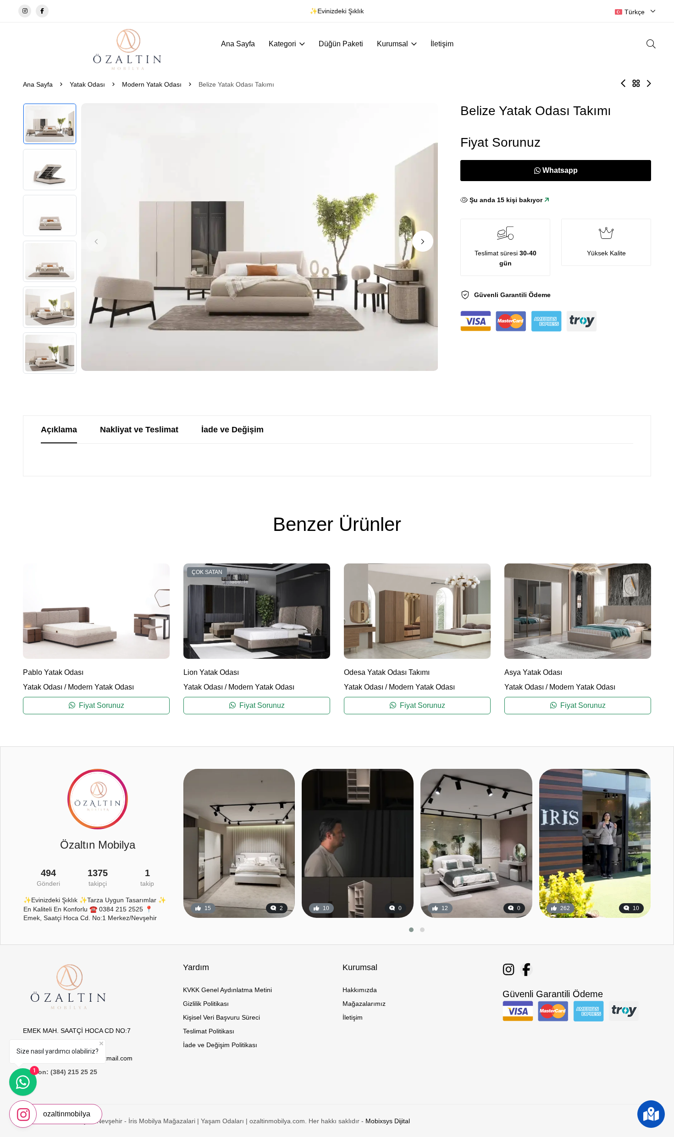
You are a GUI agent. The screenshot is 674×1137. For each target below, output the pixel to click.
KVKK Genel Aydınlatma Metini (227, 989)
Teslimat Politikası (208, 1031)
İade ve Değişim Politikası (220, 1045)
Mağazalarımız (364, 1003)
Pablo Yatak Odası (53, 672)
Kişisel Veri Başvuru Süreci (221, 1017)
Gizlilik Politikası (206, 1003)
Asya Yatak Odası (533, 672)
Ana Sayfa (238, 44)
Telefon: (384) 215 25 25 (60, 1072)
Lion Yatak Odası (211, 672)
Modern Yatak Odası (152, 84)
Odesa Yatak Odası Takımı (387, 672)
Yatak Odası (87, 84)
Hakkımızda (360, 989)
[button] (422, 241)
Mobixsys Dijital (387, 1121)
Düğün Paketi (341, 44)
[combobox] (635, 12)
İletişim (442, 44)
